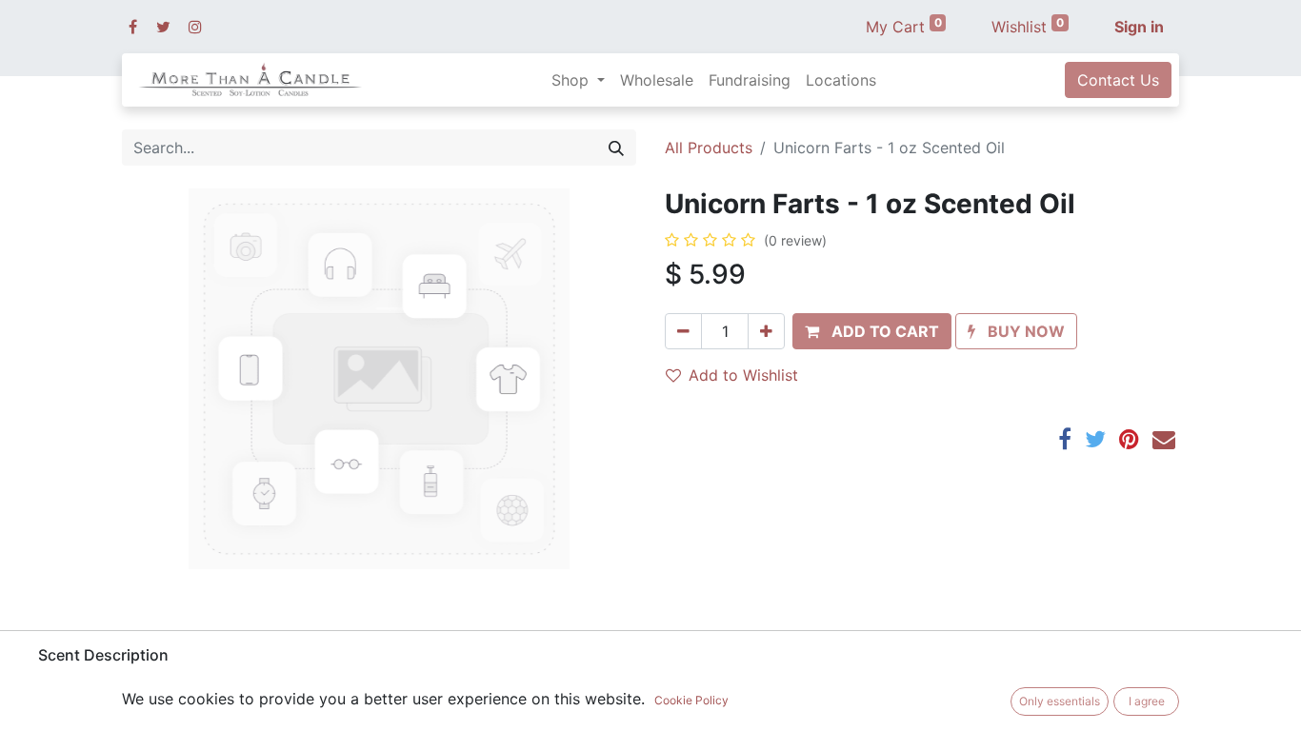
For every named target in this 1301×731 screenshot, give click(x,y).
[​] (133, 26)
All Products (708, 147)
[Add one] (766, 331)
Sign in (1139, 26)
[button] (871, 331)
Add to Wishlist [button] (743, 375)
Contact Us (1118, 79)
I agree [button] (1147, 701)
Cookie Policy (691, 700)
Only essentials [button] (1059, 701)
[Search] (616, 147)
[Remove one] (683, 331)
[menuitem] (656, 80)
